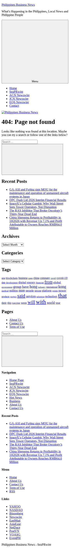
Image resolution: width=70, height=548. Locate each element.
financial (40, 283)
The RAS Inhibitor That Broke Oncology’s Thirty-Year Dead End (35, 212)
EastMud (14, 520)
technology (51, 296)
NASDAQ (16, 510)
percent (38, 291)
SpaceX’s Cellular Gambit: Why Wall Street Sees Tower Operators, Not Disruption (36, 205)
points (55, 291)
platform (47, 290)
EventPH (15, 538)
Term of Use (17, 326)
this (9, 302)
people (30, 290)
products (6, 296)
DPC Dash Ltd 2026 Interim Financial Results (37, 200)
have (25, 287)
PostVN (14, 531)
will (31, 302)
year (58, 302)
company (45, 278)
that (62, 295)
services (31, 296)
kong (62, 287)
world (51, 303)
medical (5, 291)
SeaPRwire (16, 91)
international (52, 287)
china (36, 278)
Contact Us (16, 323)
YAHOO (15, 506)
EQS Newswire (19, 102)
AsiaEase (15, 524)
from (48, 282)
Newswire (15, 517)
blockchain (12, 278)
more (22, 290)
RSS (12, 491)
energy (31, 282)
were (24, 302)
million (13, 290)
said (21, 295)
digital (22, 282)
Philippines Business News (18, 4)
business (22, 277)
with (41, 302)
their (4, 302)
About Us (15, 319)
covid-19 (62, 277)
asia (3, 278)
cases (30, 278)
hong (33, 287)
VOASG (14, 534)
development (12, 282)
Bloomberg (16, 513)
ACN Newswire (19, 95)
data (3, 282)
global (57, 282)
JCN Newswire (18, 98)
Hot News (15, 397)
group (17, 287)
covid (53, 278)
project (13, 296)
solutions (41, 297)
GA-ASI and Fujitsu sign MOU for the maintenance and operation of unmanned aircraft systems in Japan (38, 193)
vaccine (16, 302)
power (62, 290)
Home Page (16, 380)
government (7, 287)
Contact (14, 105)
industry (42, 287)
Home (13, 88)
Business (14, 401)
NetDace (14, 527)
